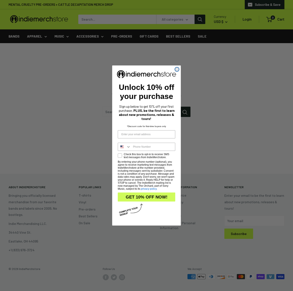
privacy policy (149, 188)
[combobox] (124, 147)
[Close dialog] (177, 69)
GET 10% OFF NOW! (147, 197)
